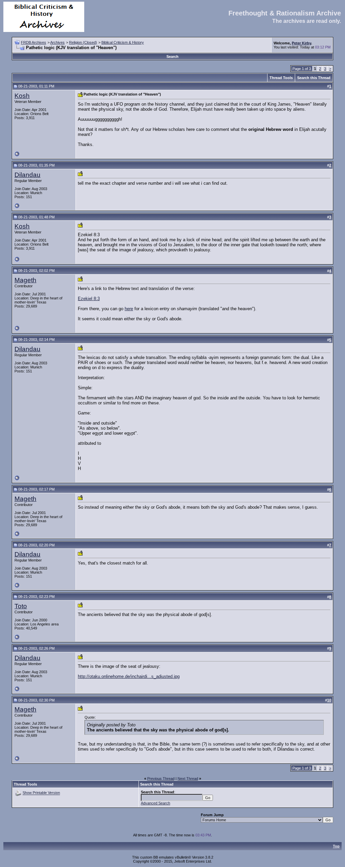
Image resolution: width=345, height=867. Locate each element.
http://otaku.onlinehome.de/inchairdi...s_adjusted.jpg (129, 676)
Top (336, 846)
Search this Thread (314, 78)
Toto (20, 606)
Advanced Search (155, 803)
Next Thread (188, 778)
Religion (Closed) (83, 42)
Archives (57, 42)
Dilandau (27, 174)
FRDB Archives (33, 42)
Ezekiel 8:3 (89, 298)
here (129, 308)
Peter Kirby (301, 43)
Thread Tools (281, 78)
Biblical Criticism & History (122, 42)
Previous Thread (161, 778)
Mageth (25, 280)
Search (172, 57)
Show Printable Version (41, 793)
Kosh (22, 95)
